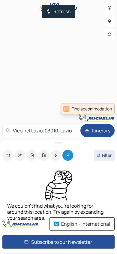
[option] (7, 155)
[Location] (109, 34)
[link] (88, 109)
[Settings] (109, 21)
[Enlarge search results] (58, 143)
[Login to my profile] (109, 7)
